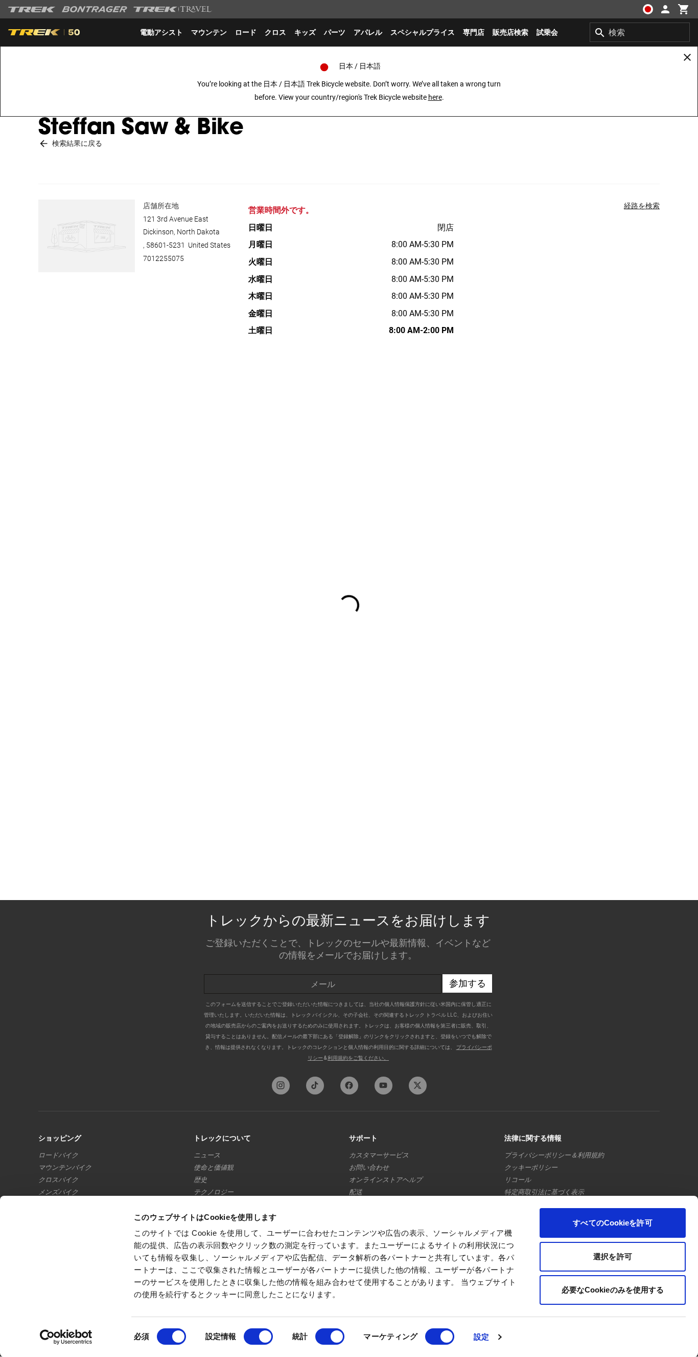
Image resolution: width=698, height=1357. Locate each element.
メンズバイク (58, 1192)
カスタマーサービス (379, 1155)
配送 (355, 1192)
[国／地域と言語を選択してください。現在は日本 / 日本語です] (648, 9)
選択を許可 (612, 1256)
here (435, 97)
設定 (481, 1336)
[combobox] (640, 32)
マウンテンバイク (64, 1167)
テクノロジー (214, 1192)
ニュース (207, 1155)
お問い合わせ (369, 1167)
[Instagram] (281, 1086)
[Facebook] (349, 1086)
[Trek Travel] (172, 9)
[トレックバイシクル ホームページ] (32, 9)
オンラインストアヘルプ (385, 1180)
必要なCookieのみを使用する (613, 1289)
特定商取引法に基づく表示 (544, 1192)
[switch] (258, 1336)
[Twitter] (418, 1086)
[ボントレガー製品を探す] (94, 9)
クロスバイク (58, 1180)
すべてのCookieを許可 (612, 1222)
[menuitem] (161, 32)
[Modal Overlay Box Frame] (349, 985)
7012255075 (163, 258)
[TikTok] (315, 1086)
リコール (517, 1180)
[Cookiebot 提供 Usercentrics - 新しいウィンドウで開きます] (66, 1337)
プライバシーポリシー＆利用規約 (554, 1155)
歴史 (200, 1180)
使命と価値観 (214, 1167)
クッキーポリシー (530, 1167)
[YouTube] (383, 1086)
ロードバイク (58, 1155)
